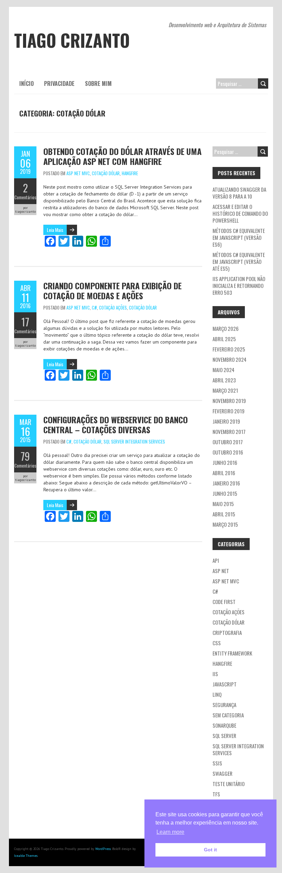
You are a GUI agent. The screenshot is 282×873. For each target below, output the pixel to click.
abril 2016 (224, 473)
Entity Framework (232, 653)
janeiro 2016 (226, 483)
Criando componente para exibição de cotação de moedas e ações (112, 290)
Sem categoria (228, 715)
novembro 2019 (229, 400)
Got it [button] (210, 849)
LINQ (217, 694)
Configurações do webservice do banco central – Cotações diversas (115, 424)
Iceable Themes (25, 855)
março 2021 (225, 390)
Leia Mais (55, 229)
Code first (224, 601)
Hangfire (130, 173)
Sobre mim (98, 83)
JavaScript (225, 684)
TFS (216, 794)
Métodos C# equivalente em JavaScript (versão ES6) (239, 237)
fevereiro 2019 (229, 411)
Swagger (222, 773)
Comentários (25, 197)
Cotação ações (113, 307)
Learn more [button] (170, 832)
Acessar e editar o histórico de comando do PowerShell (240, 213)
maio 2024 (224, 369)
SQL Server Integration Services (134, 441)
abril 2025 (224, 339)
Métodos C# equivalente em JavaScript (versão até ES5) (239, 261)
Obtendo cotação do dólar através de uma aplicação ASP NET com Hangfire (122, 156)
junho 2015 (225, 493)
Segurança (224, 704)
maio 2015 (223, 503)
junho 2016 (225, 462)
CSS (217, 643)
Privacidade (59, 83)
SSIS (217, 763)
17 (25, 322)
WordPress (103, 849)
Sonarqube (224, 725)
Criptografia (227, 632)
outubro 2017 (228, 442)
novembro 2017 (229, 431)
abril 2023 (224, 380)
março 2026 (226, 328)
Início (26, 83)
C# (94, 307)
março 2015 (225, 524)
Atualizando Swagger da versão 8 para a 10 (239, 193)
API (216, 560)
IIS (215, 674)
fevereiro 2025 (229, 349)
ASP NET (221, 570)
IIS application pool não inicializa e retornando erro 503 (239, 285)
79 (25, 456)
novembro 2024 (230, 359)
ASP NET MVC (78, 173)
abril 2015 (224, 514)
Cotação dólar (106, 173)
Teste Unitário (229, 783)
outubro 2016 (228, 452)
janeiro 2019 (226, 421)
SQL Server (224, 735)
